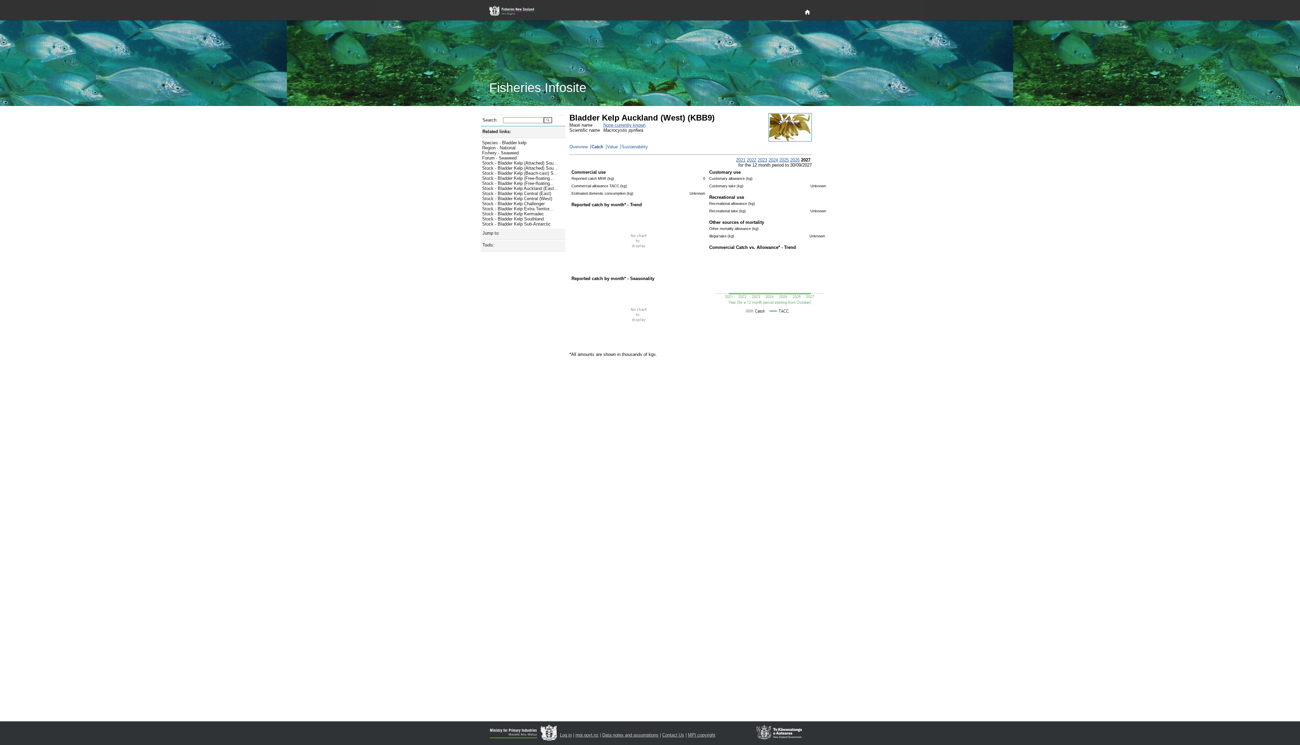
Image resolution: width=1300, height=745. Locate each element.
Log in (566, 735)
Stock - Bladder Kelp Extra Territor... (517, 208)
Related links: (496, 131)
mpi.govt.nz (587, 735)
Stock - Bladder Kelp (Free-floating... (518, 178)
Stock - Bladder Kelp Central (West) (517, 198)
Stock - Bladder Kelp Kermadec (513, 213)
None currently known (624, 125)
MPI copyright (701, 735)
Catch (597, 146)
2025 (784, 160)
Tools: (488, 245)
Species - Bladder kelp (504, 142)
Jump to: (491, 233)
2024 (773, 160)
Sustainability (635, 146)
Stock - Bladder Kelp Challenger (513, 203)
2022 (751, 160)
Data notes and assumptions (630, 735)
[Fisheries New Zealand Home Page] (515, 11)
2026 (795, 160)
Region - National (499, 147)
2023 (762, 160)
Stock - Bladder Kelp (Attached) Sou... (520, 163)
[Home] (807, 12)
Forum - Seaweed (499, 158)
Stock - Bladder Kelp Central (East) (516, 193)
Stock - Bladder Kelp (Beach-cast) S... (520, 173)
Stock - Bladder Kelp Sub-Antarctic (516, 224)
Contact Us (673, 735)
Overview (578, 146)
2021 (740, 160)
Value (612, 146)
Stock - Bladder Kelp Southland (513, 218)
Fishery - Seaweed (500, 152)
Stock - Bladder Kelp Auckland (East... (520, 188)
